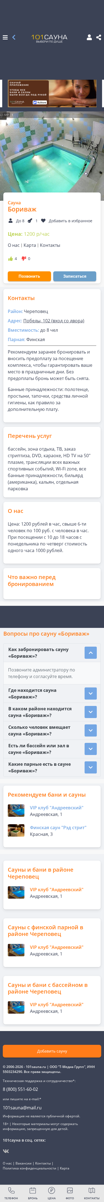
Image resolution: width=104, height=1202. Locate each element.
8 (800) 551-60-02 (20, 1089)
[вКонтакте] (6, 1151)
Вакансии (24, 1163)
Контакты (50, 245)
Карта (30, 245)
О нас (14, 245)
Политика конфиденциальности (29, 1168)
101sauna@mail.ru (22, 1108)
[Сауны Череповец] (14, 37)
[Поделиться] (98, 37)
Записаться (74, 276)
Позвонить (29, 276)
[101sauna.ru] (49, 39)
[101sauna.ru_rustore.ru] (52, 93)
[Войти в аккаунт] (87, 37)
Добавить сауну (52, 1051)
